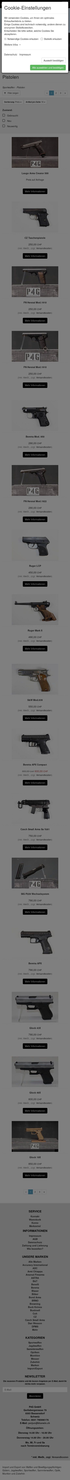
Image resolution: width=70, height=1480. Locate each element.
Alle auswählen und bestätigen (48, 67)
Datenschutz (10, 54)
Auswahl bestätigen (54, 60)
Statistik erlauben (53, 38)
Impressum (25, 54)
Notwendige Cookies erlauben (22, 38)
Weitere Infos (11, 44)
